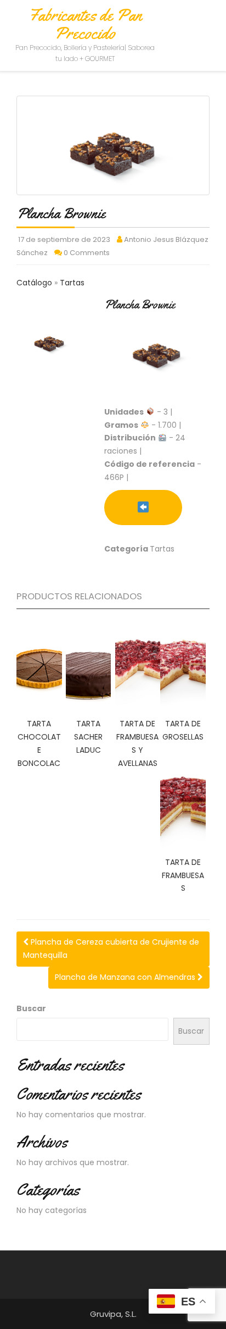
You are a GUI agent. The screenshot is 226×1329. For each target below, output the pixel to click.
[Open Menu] (207, 23)
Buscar (31, 1008)
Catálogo (35, 282)
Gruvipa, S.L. (113, 1314)
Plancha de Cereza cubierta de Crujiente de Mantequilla (111, 948)
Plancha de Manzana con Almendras (126, 977)
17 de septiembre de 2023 (64, 239)
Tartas (72, 282)
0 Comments (87, 252)
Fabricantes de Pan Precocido (85, 23)
